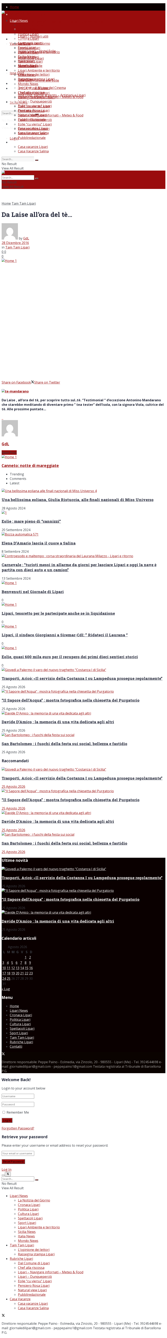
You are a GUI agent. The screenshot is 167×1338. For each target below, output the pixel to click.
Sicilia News (27, 75)
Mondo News (28, 84)
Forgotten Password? (18, 1128)
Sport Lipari (27, 66)
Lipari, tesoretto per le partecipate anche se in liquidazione (58, 613)
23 (31, 973)
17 (4, 973)
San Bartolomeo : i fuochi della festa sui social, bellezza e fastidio (64, 743)
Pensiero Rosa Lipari (33, 128)
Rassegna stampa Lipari (36, 79)
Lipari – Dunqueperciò (35, 101)
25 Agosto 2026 (13, 786)
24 (4, 978)
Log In (6, 1169)
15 (26, 968)
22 (26, 973)
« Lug (6, 989)
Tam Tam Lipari (22, 88)
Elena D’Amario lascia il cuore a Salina (39, 543)
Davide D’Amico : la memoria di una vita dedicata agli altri (58, 721)
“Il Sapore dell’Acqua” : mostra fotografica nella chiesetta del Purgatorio (71, 700)
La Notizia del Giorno (34, 25)
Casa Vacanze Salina (33, 151)
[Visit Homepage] (18, 13)
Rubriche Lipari (21, 102)
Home (14, 7)
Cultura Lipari (28, 38)
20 (17, 973)
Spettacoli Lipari (30, 61)
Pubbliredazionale (32, 137)
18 (8, 973)
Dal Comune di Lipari (34, 106)
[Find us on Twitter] (3, 1054)
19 (13, 973)
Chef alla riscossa (31, 111)
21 (22, 973)
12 (13, 968)
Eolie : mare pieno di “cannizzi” (31, 521)
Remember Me (18, 1112)
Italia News (26, 79)
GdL (26, 238)
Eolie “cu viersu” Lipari (35, 124)
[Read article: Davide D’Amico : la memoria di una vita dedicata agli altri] (83, 813)
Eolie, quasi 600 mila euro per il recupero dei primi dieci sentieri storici (70, 656)
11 (8, 968)
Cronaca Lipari (29, 29)
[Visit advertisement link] (2, 418)
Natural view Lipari (32, 133)
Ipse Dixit (17, 73)
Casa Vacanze (20, 142)
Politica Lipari (28, 34)
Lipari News (19, 20)
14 (22, 968)
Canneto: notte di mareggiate (30, 465)
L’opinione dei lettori (33, 93)
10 (4, 968)
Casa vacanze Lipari (33, 146)
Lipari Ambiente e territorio (39, 52)
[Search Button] (36, 160)
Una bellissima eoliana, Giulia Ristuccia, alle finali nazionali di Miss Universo (78, 499)
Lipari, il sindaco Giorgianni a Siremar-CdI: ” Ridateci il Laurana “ (65, 634)
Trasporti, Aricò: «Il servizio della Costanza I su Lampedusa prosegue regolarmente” (82, 678)
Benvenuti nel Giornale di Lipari (33, 591)
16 (31, 968)
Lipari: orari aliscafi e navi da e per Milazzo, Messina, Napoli (63, 21)
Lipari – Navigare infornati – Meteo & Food (50, 115)
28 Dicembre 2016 (15, 243)
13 (17, 968)
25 (8, 978)
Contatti (16, 1046)
